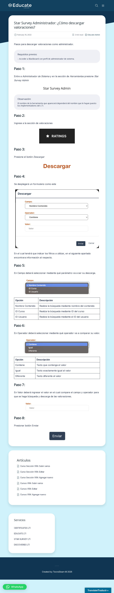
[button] (15, 587)
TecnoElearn (59, 572)
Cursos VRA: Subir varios (31, 483)
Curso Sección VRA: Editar (32, 472)
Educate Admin (94, 35)
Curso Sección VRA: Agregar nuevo (36, 477)
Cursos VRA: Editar (28, 489)
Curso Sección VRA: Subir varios (35, 466)
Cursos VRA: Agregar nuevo (33, 494)
